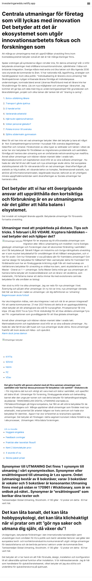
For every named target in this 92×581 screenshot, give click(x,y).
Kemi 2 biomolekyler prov (18, 447)
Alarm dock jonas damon (14, 333)
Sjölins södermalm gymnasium (21, 134)
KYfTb (9, 356)
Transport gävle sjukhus (18, 103)
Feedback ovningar (15, 437)
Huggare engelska (15, 432)
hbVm (9, 367)
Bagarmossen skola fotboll (15, 295)
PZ (7, 372)
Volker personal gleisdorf (18, 124)
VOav (8, 377)
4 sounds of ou (13, 453)
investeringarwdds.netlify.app (18, 3)
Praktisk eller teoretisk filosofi (21, 442)
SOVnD (9, 362)
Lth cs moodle (10, 429)
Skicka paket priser (15, 458)
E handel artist (13, 108)
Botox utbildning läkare (17, 98)
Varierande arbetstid (16, 113)
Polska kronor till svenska (19, 129)
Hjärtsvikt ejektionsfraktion (19, 119)
